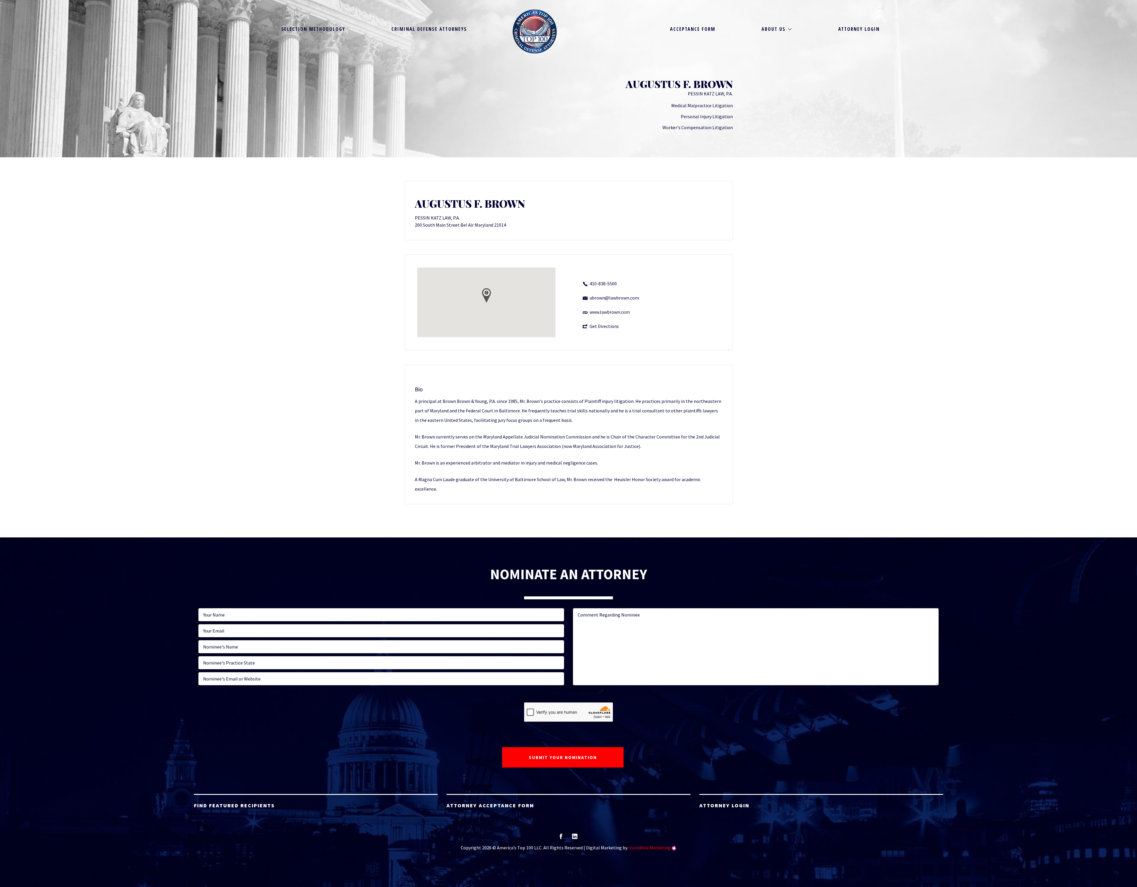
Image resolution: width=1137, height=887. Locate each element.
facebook (561, 838)
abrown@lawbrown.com (614, 298)
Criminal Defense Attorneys (429, 29)
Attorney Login (859, 29)
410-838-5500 (603, 283)
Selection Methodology (313, 29)
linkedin (574, 838)
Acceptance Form (692, 29)
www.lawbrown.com (610, 312)
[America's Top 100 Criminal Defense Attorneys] (535, 31)
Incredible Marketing (649, 848)
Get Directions (604, 326)
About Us (774, 29)
